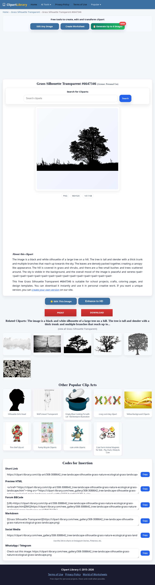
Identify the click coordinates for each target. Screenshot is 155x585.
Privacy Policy (62, 4)
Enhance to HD (94, 301)
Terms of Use (80, 4)
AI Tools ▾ (46, 4)
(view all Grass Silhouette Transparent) (77, 328)
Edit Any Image (45, 26)
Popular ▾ (96, 4)
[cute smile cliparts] (77, 433)
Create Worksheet (75, 26)
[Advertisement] (77, 55)
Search (125, 98)
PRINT (60, 312)
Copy (145, 474)
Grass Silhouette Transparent (25, 12)
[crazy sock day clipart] (107, 400)
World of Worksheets (95, 574)
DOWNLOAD (97, 312)
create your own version (45, 289)
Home (34, 4)
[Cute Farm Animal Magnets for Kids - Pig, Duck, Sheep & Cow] (107, 433)
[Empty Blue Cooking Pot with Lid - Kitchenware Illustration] (77, 400)
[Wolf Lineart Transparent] (47, 400)
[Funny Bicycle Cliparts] (47, 433)
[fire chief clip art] (17, 433)
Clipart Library (70, 569)
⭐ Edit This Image (61, 301)
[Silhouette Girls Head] (17, 400)
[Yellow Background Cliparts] (138, 400)
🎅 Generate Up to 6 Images (109, 25)
